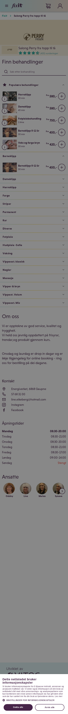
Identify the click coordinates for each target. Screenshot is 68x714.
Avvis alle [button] (50, 707)
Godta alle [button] (18, 707)
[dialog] (34, 694)
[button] (34, 700)
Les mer (58, 696)
